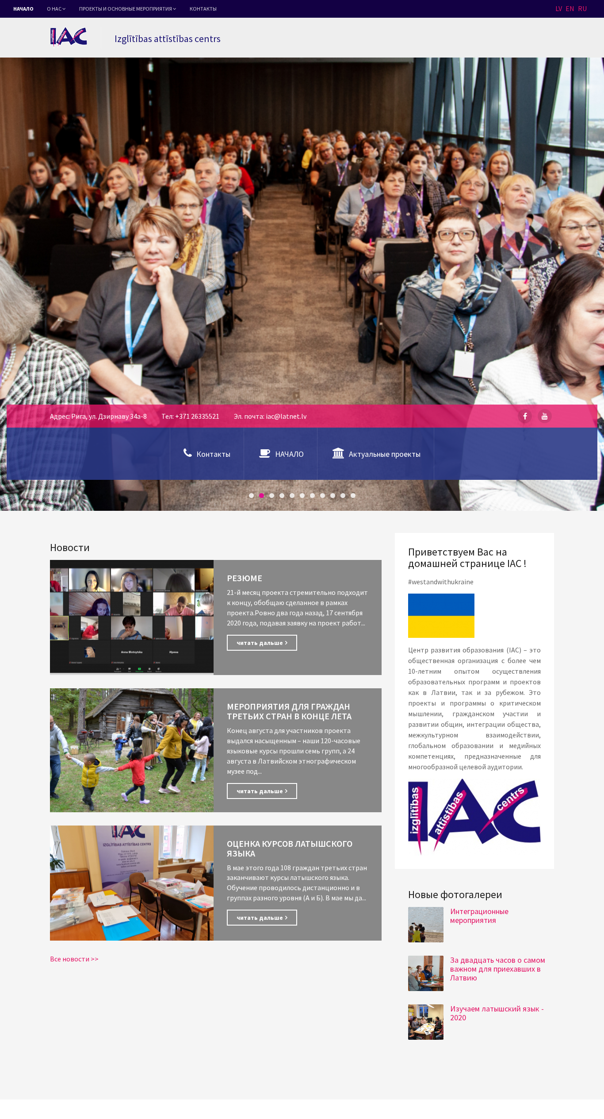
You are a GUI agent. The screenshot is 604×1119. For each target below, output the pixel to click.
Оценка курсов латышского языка (289, 848)
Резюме (244, 577)
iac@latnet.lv (286, 416)
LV (558, 8)
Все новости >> (74, 958)
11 (353, 495)
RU (582, 8)
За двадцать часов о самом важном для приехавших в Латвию (497, 969)
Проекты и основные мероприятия (126, 8)
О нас (54, 8)
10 (342, 495)
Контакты (203, 8)
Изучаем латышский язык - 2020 (497, 1013)
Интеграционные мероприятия (479, 915)
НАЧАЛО (23, 8)
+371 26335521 (197, 416)
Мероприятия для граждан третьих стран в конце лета (289, 711)
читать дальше (260, 643)
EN (570, 8)
